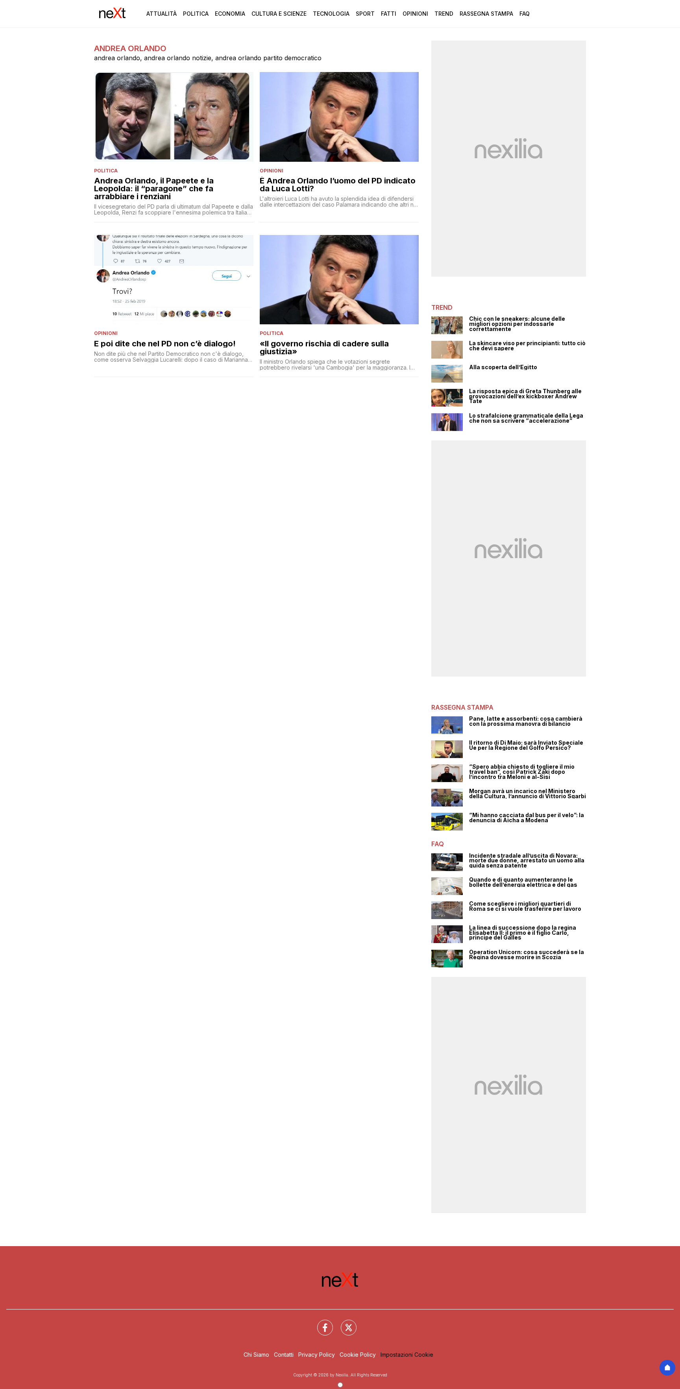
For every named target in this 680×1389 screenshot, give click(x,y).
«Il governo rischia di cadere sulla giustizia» (324, 347)
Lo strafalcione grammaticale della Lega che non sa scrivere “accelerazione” (526, 418)
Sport (365, 13)
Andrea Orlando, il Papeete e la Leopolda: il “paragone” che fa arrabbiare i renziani (154, 188)
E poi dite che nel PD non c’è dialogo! (165, 344)
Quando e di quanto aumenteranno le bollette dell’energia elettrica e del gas (523, 882)
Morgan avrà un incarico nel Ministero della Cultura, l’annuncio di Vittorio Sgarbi (527, 794)
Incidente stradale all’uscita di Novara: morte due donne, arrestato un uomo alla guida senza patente (526, 860)
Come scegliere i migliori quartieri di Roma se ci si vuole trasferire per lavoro (525, 906)
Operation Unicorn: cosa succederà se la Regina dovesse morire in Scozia (526, 955)
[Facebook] (320, 1323)
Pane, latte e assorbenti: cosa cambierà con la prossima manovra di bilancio (525, 721)
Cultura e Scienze (279, 13)
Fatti (388, 13)
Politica (196, 13)
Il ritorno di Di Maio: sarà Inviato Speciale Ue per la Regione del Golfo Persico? (526, 745)
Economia (230, 13)
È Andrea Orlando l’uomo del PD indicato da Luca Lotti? (338, 184)
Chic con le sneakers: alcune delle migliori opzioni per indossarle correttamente (517, 323)
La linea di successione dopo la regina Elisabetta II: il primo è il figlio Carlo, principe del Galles (522, 932)
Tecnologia (331, 13)
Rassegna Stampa (486, 13)
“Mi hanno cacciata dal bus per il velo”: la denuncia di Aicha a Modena (526, 818)
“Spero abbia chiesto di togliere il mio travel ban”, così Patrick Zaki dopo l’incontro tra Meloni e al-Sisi (522, 771)
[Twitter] (344, 1323)
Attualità (161, 13)
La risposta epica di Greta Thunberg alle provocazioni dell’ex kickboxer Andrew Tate (525, 396)
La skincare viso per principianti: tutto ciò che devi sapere (527, 346)
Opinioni (415, 13)
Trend (443, 13)
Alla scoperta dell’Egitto (503, 367)
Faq (524, 13)
